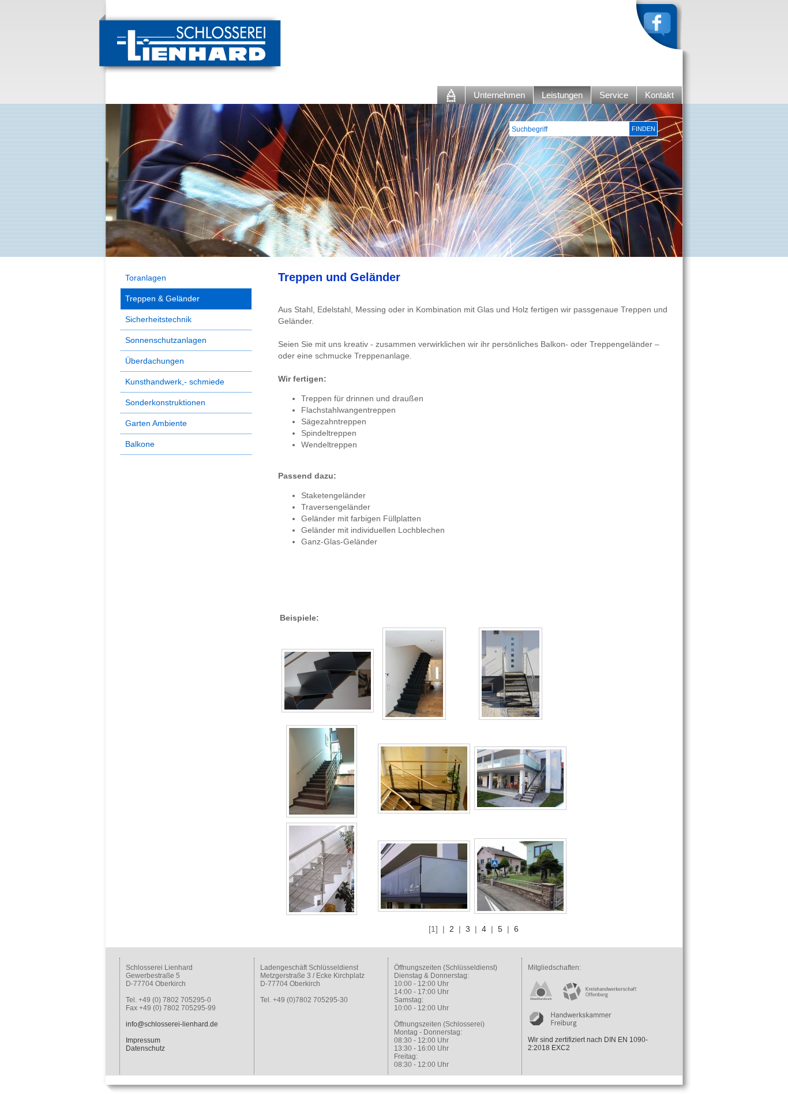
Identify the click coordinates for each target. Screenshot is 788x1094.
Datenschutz (145, 1048)
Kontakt (659, 95)
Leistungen (562, 95)
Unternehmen (499, 95)
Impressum (143, 1040)
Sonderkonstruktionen (165, 402)
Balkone (140, 444)
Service (613, 95)
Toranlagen (145, 277)
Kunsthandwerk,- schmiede (174, 381)
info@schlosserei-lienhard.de (172, 1024)
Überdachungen (154, 360)
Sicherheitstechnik (158, 319)
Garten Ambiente (156, 423)
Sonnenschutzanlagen (166, 340)
